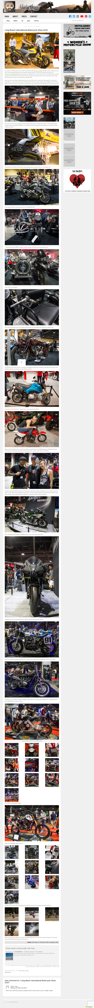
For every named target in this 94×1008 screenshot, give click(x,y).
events (30, 965)
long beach (32, 966)
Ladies (15, 21)
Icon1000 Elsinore (14, 72)
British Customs (25, 659)
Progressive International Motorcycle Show (15, 74)
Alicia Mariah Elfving (13, 1002)
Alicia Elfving (18, 951)
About (15, 16)
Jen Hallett (52, 659)
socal (58, 966)
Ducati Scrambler (38, 71)
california (13, 965)
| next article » (36, 26)
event (27, 965)
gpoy (34, 965)
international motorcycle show (49, 965)
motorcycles (48, 966)
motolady (37, 966)
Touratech (19, 123)
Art (22, 21)
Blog (8, 21)
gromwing (38, 965)
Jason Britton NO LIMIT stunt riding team (28, 905)
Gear (28, 21)
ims (41, 965)
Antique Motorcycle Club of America (16, 327)
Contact (33, 16)
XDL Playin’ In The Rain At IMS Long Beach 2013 (45, 942)
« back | (26, 26)
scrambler (54, 966)
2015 (9, 965)
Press (24, 16)
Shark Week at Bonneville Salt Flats (20, 948)
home (30, 26)
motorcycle (42, 966)
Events (23, 970)
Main (7, 16)
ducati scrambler (22, 965)
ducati (16, 965)
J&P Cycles (10, 699)
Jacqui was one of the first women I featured (28, 83)
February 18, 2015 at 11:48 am (19, 988)
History (36, 21)
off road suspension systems (30, 167)
